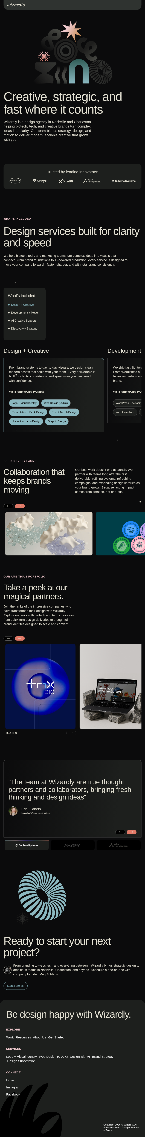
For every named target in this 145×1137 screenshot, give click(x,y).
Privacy (134, 1127)
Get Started (56, 1037)
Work (10, 1037)
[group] (40, 689)
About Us (39, 1037)
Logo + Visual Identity (21, 1056)
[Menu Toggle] (136, 5)
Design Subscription (21, 1061)
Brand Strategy (102, 1056)
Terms (109, 1130)
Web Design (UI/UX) (53, 1056)
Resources (23, 1037)
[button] (8, 506)
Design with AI (80, 1056)
